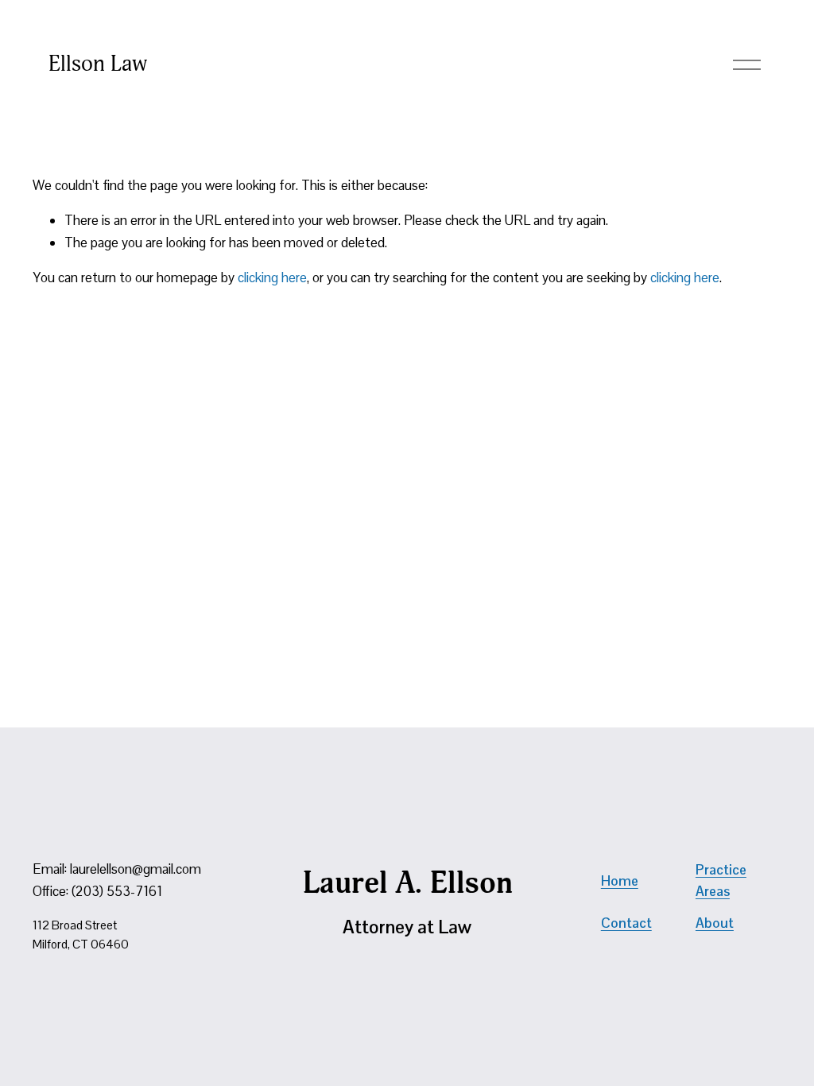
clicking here (272, 277)
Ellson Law (97, 63)
